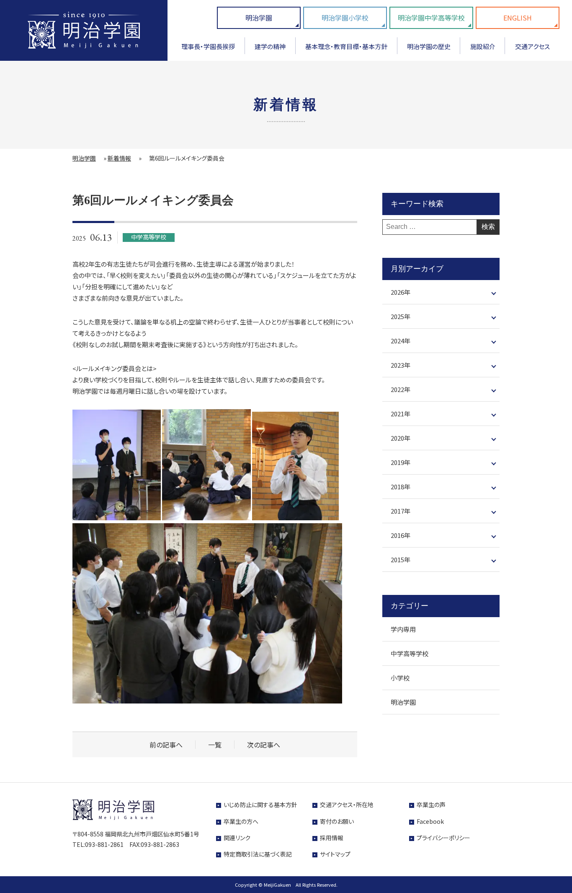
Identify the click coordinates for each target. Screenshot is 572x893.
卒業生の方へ (241, 821)
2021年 (400, 414)
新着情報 (119, 158)
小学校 (400, 678)
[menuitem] (208, 49)
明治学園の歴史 (429, 46)
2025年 (400, 316)
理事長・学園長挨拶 (208, 46)
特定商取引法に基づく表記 (258, 854)
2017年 (400, 511)
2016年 (400, 535)
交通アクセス (532, 46)
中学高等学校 (409, 653)
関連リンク (237, 837)
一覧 (215, 744)
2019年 (400, 462)
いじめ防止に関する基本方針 (260, 804)
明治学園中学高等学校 (431, 18)
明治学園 (258, 18)
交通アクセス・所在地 (347, 804)
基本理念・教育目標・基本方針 (346, 46)
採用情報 (331, 837)
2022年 (400, 389)
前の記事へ (166, 744)
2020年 (400, 438)
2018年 (400, 487)
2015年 (400, 560)
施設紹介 (482, 46)
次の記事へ (263, 744)
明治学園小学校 (345, 18)
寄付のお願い (337, 821)
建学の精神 (270, 46)
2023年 (400, 365)
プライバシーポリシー (443, 837)
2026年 (400, 292)
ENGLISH (517, 18)
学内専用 (403, 629)
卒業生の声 (431, 804)
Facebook (430, 821)
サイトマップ (335, 854)
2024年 (400, 341)
